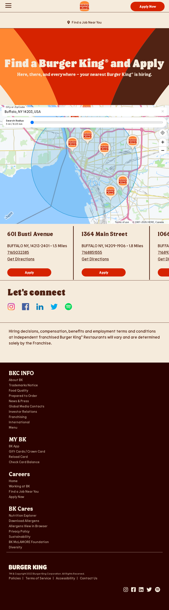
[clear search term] (163, 111)
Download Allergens (24, 521)
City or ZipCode (15, 106)
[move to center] (163, 133)
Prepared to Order (23, 396)
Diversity (15, 547)
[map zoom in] (163, 142)
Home (13, 481)
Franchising (18, 417)
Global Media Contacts (26, 406)
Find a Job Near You (86, 22)
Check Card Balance (24, 462)
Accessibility (65, 578)
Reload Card (18, 457)
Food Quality (18, 390)
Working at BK (19, 486)
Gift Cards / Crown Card (27, 451)
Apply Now (147, 6)
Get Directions (21, 258)
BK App (14, 446)
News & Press (19, 401)
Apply (29, 272)
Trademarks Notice (23, 385)
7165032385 (18, 252)
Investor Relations (23, 411)
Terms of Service (38, 578)
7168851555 (92, 252)
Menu (13, 427)
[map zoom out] (163, 150)
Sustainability (19, 536)
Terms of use (122, 222)
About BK (16, 380)
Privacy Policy (19, 531)
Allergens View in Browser (28, 526)
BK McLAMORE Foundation (29, 542)
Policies (15, 578)
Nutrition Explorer (23, 515)
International (19, 422)
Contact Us (88, 578)
